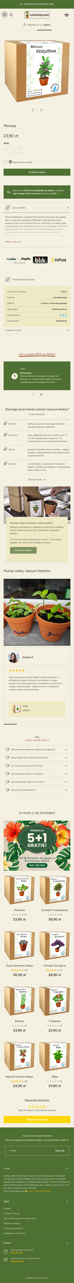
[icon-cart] (66, 14)
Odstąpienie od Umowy (15, 1233)
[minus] (7, 150)
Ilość (6, 143)
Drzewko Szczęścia (54, 965)
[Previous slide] (32, 394)
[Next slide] (41, 110)
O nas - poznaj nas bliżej (39, 1191)
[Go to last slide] (32, 110)
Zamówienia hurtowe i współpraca (19, 1218)
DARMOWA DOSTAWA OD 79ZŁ (39, 4)
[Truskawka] (54, 1001)
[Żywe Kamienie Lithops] (19, 945)
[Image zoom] (37, 71)
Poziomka (19, 910)
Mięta (55, 1076)
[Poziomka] (19, 890)
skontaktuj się (17, 1261)
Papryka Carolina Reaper (19, 1076)
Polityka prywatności (13, 1228)
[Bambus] (19, 1001)
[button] (37, 172)
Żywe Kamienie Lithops (19, 965)
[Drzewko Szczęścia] (54, 945)
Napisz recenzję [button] (37, 1119)
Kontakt (7, 1208)
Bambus (19, 1021)
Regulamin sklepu (12, 1223)
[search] (11, 14)
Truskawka (55, 1021)
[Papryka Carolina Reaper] (19, 1056)
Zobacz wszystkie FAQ (35, 740)
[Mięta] (54, 1056)
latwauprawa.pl (41, 1278)
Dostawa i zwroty (12, 1213)
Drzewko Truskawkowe (54, 910)
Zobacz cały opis (13, 241)
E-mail (13, 1150)
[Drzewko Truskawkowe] (54, 890)
